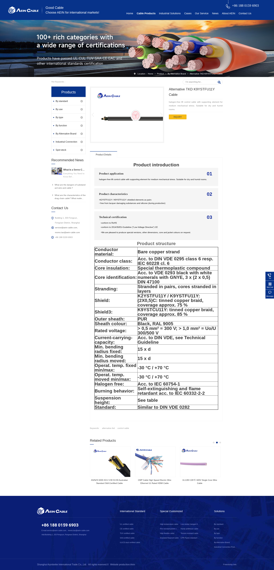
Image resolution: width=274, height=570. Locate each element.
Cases (188, 13)
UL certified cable (126, 524)
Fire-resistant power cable (169, 529)
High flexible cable (167, 533)
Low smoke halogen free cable (190, 524)
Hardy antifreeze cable (189, 529)
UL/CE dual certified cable (130, 542)
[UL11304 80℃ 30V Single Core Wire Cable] (110, 462)
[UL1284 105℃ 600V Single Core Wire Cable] (200, 462)
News (215, 13)
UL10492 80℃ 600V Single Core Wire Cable (154, 481)
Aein (132, 564)
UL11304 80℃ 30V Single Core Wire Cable (109, 481)
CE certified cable (127, 529)
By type (59, 117)
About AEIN (228, 13)
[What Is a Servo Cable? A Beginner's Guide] (56, 171)
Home (129, 13)
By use (59, 109)
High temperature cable (169, 524)
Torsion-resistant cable (189, 533)
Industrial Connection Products (66, 143)
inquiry (178, 117)
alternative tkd (108, 428)
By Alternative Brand (177, 74)
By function (61, 125)
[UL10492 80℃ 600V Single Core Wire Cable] (155, 462)
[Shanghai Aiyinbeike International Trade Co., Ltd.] (23, 13)
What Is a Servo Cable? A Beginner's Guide (74, 170)
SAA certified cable (127, 538)
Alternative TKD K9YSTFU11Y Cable (206, 74)
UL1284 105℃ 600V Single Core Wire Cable (199, 481)
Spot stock (61, 150)
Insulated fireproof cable (169, 538)
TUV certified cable (127, 533)
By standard (62, 101)
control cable (123, 428)
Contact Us (245, 13)
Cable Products (146, 13)
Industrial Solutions (170, 13)
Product (161, 74)
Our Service (201, 13)
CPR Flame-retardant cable (190, 538)
